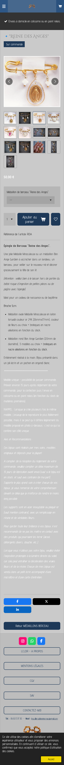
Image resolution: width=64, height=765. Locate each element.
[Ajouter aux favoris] (55, 219)
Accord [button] (51, 759)
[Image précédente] (9, 81)
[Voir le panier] (60, 6)
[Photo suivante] (54, 81)
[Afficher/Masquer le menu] (4, 6)
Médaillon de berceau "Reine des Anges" (28, 192)
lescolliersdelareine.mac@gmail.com (44, 718)
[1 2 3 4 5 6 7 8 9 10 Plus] (10, 219)
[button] (10, 117)
